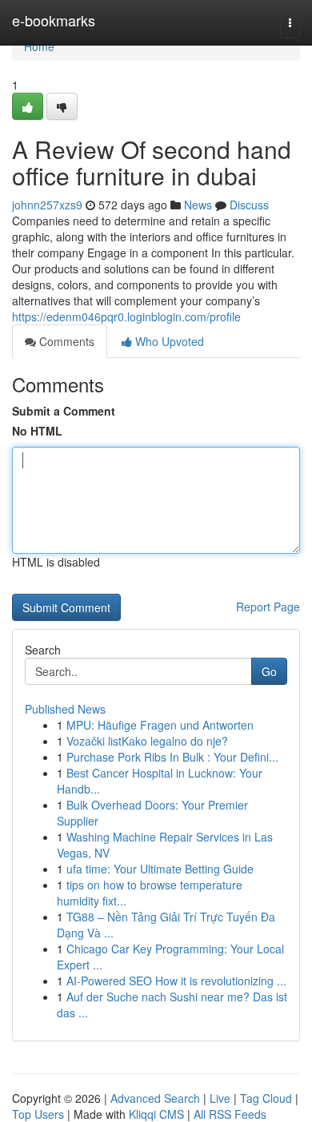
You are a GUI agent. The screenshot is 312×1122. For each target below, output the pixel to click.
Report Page (268, 607)
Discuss (249, 205)
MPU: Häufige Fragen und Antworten (160, 725)
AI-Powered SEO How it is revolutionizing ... (176, 981)
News (198, 205)
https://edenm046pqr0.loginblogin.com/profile (126, 316)
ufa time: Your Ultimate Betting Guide (160, 869)
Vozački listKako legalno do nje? (147, 741)
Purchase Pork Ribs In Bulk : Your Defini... (172, 757)
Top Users (38, 1114)
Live (220, 1098)
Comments (65, 341)
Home (39, 46)
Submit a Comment (63, 411)
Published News (65, 709)
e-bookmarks (53, 20)
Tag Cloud (266, 1098)
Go (269, 671)
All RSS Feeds (230, 1114)
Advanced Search (155, 1098)
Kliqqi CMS (156, 1114)
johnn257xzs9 (47, 205)
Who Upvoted (168, 341)
